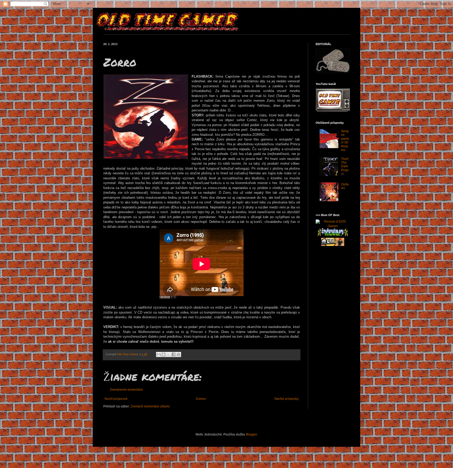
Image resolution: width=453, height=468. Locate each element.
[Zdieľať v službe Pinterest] (178, 354)
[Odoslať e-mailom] (158, 354)
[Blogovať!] (163, 354)
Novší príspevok (116, 399)
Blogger (251, 434)
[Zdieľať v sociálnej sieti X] (168, 354)
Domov (201, 399)
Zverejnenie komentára (126, 389)
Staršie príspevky (286, 399)
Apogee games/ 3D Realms (345, 140)
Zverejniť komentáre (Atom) (150, 406)
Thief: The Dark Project (345, 166)
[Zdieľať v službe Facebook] (173, 354)
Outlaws (345, 186)
